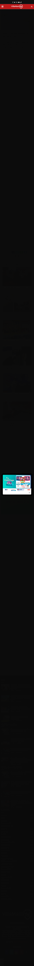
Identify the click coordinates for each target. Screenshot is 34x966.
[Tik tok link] (20, 2)
